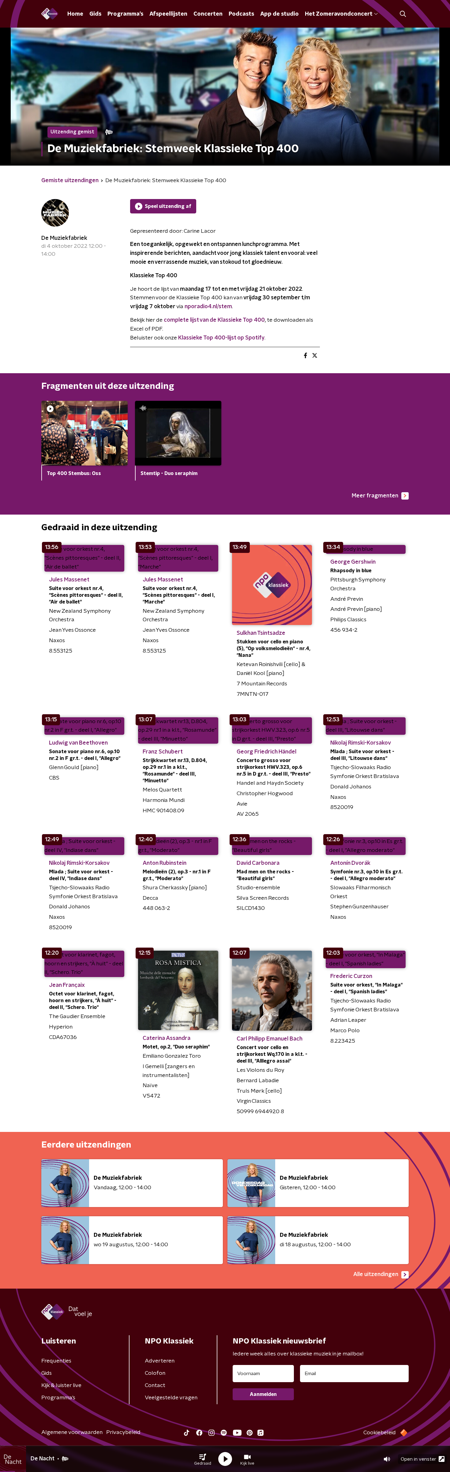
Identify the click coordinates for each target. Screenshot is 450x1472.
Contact (155, 1385)
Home (75, 14)
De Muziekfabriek (64, 238)
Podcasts (241, 14)
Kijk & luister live (61, 1385)
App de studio (279, 14)
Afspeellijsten (168, 14)
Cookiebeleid (379, 1433)
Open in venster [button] (418, 1459)
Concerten (208, 14)
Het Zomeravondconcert (338, 14)
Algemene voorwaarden (72, 1432)
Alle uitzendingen (375, 1274)
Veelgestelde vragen (171, 1398)
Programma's (125, 14)
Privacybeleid (123, 1432)
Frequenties (56, 1361)
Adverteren (159, 1361)
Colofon (155, 1373)
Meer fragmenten (375, 496)
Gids (95, 14)
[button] (202, 1459)
